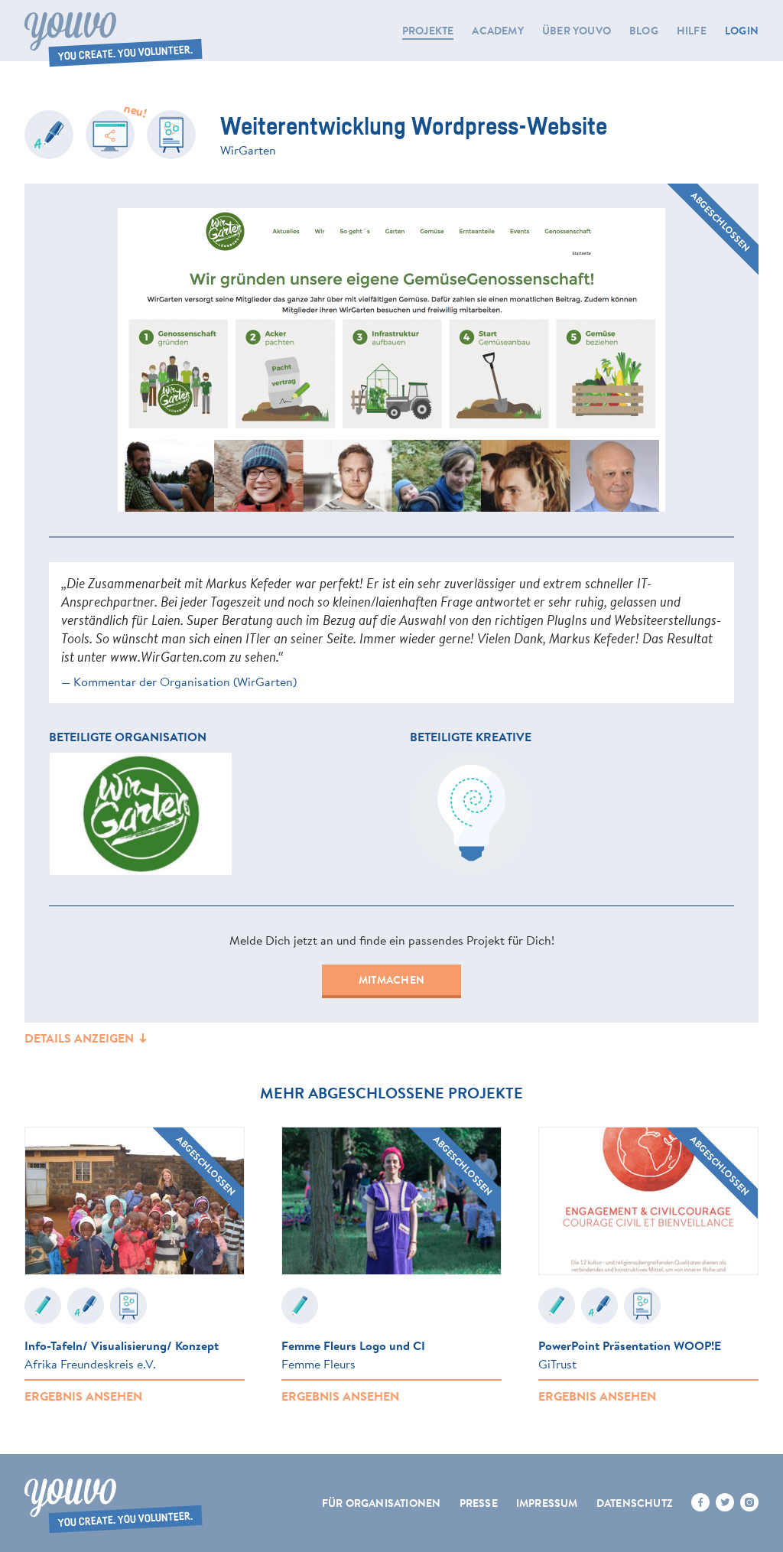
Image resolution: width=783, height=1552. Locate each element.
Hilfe (692, 30)
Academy (497, 30)
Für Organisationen (381, 1503)
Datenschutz (634, 1503)
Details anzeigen (80, 1038)
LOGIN (742, 30)
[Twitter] (725, 1502)
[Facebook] (700, 1502)
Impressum (547, 1503)
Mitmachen (391, 979)
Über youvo (576, 30)
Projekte (428, 30)
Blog (643, 30)
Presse (479, 1503)
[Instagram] (749, 1502)
